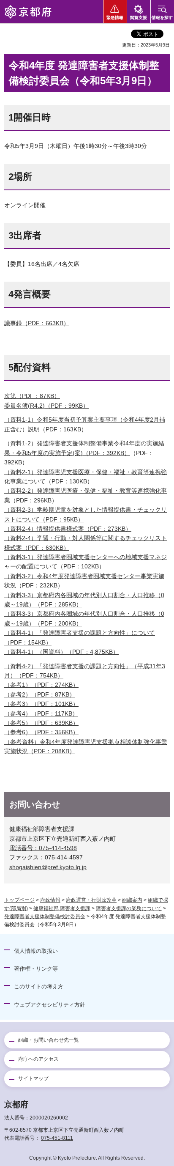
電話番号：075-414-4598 (43, 848)
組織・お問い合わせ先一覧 (48, 1040)
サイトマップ (33, 1078)
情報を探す (162, 17)
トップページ (19, 900)
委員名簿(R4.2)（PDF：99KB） (46, 405)
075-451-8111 (57, 1138)
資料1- (18, 443)
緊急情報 (114, 17)
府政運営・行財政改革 (91, 900)
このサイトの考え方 (38, 986)
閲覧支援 (138, 17)
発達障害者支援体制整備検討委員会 (44, 916)
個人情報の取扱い (36, 951)
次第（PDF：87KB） (32, 395)
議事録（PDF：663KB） (36, 323)
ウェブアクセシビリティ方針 (49, 1004)
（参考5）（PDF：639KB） (41, 722)
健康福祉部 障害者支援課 (61, 908)
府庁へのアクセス (38, 1059)
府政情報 (50, 900)
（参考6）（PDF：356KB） (41, 732)
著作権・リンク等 (36, 969)
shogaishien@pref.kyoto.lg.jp (48, 867)
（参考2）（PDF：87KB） (39, 694)
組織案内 (132, 900)
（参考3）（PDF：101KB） (41, 703)
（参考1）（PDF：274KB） (41, 684)
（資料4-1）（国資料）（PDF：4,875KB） (61, 651)
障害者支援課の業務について (129, 908)
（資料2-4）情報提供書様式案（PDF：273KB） (67, 528)
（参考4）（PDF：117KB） (41, 713)
